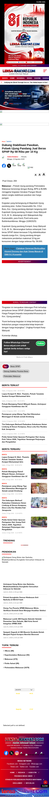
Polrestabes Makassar (12, 376)
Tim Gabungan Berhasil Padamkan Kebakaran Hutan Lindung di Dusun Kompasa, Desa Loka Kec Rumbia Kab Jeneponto (14, 505)
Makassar (11, 659)
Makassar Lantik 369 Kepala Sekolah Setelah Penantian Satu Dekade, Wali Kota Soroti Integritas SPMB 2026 (22, 621)
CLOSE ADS (40, 2)
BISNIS (29, 78)
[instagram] (17, 755)
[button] (35, 174)
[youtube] (22, 755)
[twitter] (11, 755)
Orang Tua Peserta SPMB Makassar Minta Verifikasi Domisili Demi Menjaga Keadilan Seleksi (24, 609)
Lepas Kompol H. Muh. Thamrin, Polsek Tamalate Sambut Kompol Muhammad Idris (15, 459)
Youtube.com (34, 767)
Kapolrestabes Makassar (17, 655)
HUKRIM (37, 78)
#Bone (9, 651)
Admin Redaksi (12, 157)
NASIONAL (21, 78)
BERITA (5, 78)
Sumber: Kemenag (25, 719)
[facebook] (6, 755)
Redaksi (21, 772)
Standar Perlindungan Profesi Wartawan (23, 780)
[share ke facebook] (4, 167)
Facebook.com (12, 764)
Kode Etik (33, 772)
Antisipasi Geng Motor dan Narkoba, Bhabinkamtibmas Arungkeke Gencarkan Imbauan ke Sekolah (20, 586)
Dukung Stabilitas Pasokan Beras (16, 371)
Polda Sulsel (12, 663)
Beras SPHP (15, 366)
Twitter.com (24, 767)
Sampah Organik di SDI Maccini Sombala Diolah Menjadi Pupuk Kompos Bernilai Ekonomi (23, 633)
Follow (40, 343)
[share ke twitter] (9, 167)
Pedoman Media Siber (23, 776)
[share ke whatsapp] (14, 167)
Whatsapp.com (36, 764)
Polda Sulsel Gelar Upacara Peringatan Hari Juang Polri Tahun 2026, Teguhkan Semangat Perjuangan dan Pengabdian (13, 524)
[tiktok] (37, 755)
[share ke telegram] (19, 167)
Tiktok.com (14, 767)
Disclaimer (17, 783)
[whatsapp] (30, 755)
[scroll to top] (45, 782)
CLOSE (45, 786)
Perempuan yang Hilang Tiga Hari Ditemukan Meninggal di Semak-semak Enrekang (14, 488)
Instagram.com (24, 764)
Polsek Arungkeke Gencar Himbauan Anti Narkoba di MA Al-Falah (20, 598)
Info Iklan (30, 783)
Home (12, 772)
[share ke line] (25, 167)
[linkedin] (42, 755)
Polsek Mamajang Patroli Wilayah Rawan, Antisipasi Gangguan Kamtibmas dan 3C (15, 474)
